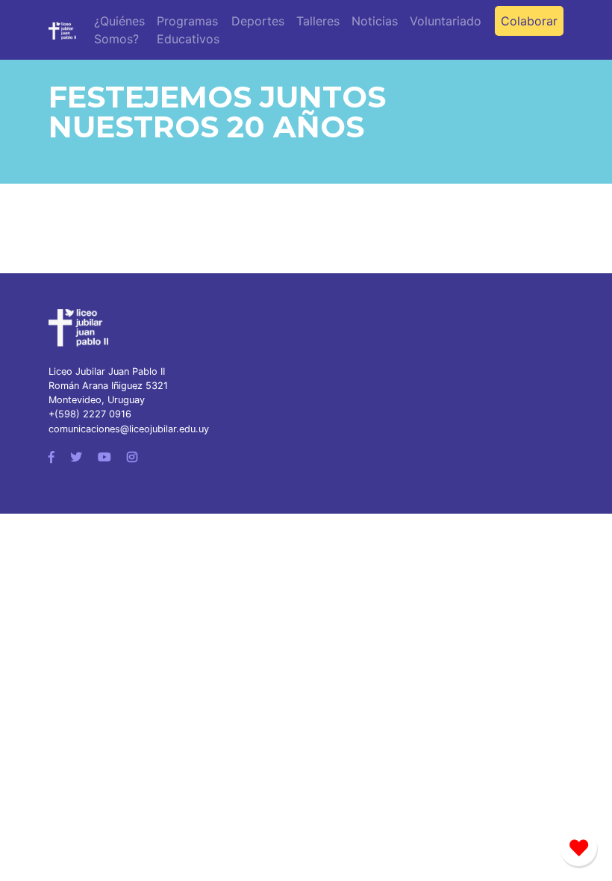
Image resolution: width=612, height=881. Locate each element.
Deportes (257, 20)
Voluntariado (445, 20)
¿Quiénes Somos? (119, 29)
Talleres (318, 20)
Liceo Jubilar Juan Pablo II (107, 371)
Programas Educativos (188, 29)
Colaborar (529, 20)
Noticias (375, 20)
